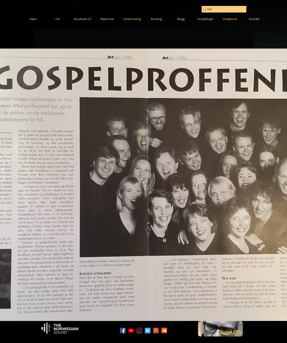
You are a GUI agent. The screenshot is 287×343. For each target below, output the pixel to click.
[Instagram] (139, 330)
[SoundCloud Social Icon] (164, 330)
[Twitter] (147, 330)
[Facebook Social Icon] (123, 330)
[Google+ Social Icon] (156, 330)
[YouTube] (131, 330)
